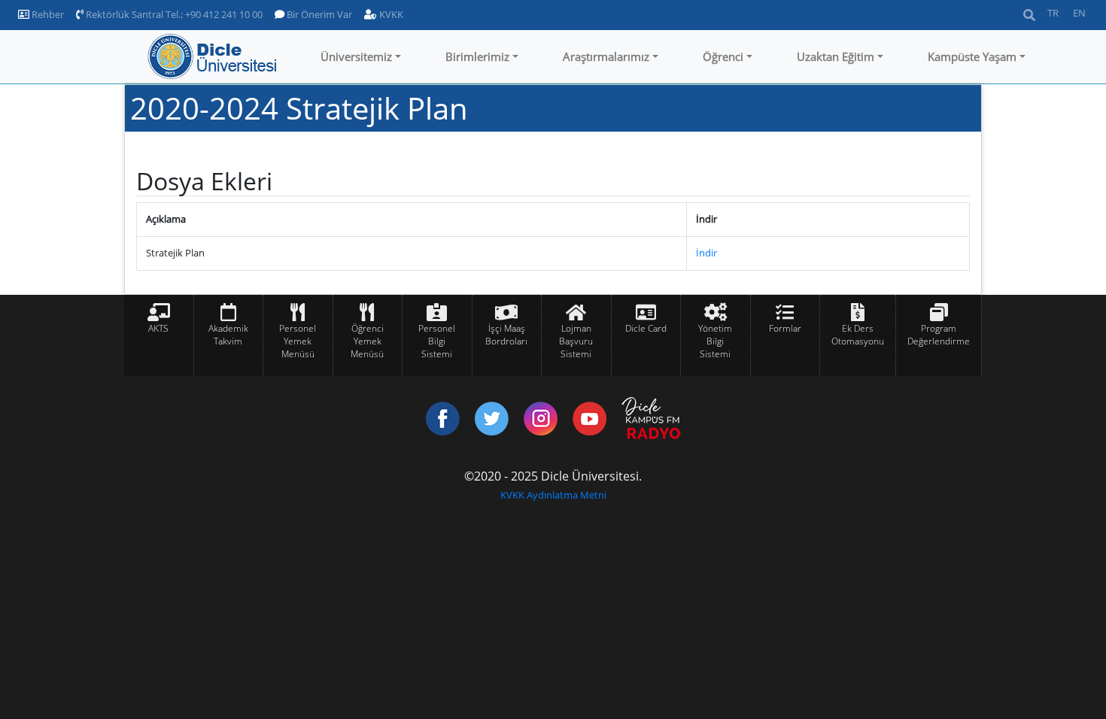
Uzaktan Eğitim (835, 56)
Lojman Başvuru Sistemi (576, 341)
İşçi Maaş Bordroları (506, 334)
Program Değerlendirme (938, 334)
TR (1053, 13)
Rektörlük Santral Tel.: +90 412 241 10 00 (173, 14)
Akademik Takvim (228, 334)
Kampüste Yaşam (972, 56)
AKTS (158, 328)
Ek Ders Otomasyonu (857, 334)
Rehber (46, 14)
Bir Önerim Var (318, 14)
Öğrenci (723, 56)
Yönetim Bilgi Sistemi (715, 341)
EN (1079, 13)
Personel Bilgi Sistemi (436, 341)
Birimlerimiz (477, 56)
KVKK (390, 14)
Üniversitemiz (356, 56)
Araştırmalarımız (606, 56)
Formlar (785, 328)
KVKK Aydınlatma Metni (553, 495)
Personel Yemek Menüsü (297, 341)
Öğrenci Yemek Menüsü (367, 341)
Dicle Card (646, 328)
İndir (706, 252)
